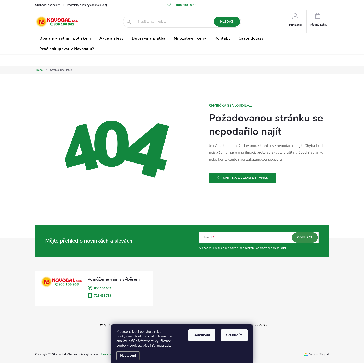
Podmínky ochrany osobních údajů (87, 5)
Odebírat (304, 237)
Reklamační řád (258, 325)
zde (167, 345)
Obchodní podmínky (47, 5)
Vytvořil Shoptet (319, 354)
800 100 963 (102, 288)
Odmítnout (202, 335)
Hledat (226, 21)
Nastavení (128, 355)
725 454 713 (102, 296)
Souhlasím (234, 335)
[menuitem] (65, 38)
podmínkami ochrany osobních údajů (263, 248)
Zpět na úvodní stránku (246, 178)
